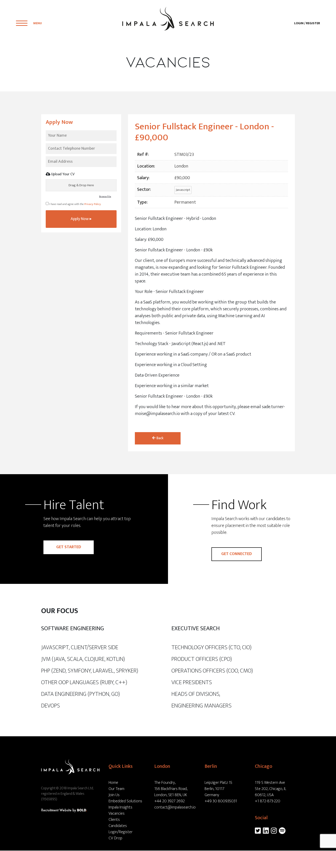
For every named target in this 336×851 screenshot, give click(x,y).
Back (159, 438)
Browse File (105, 196)
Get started (68, 547)
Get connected (236, 553)
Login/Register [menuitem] (121, 832)
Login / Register (307, 23)
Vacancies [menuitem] (117, 813)
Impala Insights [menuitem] (120, 807)
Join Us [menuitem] (114, 795)
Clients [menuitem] (114, 819)
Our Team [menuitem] (116, 788)
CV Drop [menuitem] (115, 838)
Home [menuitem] (113, 782)
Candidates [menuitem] (118, 825)
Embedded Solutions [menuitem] (125, 801)
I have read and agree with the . (75, 204)
